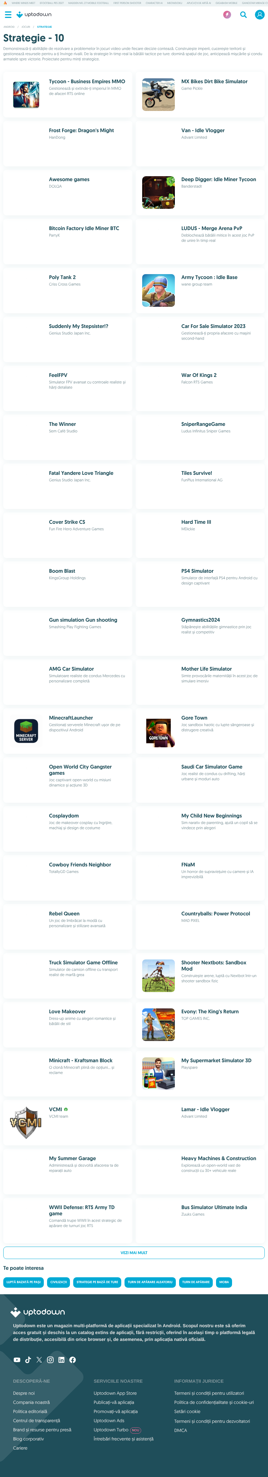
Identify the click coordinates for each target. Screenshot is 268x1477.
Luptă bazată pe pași (24, 1282)
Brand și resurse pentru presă (42, 1430)
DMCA (180, 1430)
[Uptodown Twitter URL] (39, 1360)
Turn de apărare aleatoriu (150, 1282)
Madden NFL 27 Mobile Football (88, 3)
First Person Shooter (127, 3)
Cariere (20, 1448)
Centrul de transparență (36, 1420)
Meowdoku (174, 3)
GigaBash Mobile (227, 3)
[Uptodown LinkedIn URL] (61, 1360)
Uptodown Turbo (116, 1430)
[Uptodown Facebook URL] (72, 1360)
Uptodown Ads (109, 1420)
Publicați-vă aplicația (114, 1402)
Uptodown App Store (115, 1393)
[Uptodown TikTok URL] (28, 1360)
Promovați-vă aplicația (116, 1411)
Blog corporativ (28, 1439)
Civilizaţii (58, 1282)
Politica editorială (30, 1411)
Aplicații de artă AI (199, 3)
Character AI (154, 3)
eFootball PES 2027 (52, 3)
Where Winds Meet (23, 3)
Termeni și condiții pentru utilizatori (209, 1393)
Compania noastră (31, 1402)
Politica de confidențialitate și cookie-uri (214, 1402)
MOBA (224, 1282)
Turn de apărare (196, 1282)
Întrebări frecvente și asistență (124, 1439)
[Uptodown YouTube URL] (17, 1360)
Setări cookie (187, 1411)
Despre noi (24, 1393)
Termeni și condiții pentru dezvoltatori (212, 1421)
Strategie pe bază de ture (97, 1282)
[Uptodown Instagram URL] (50, 1360)
